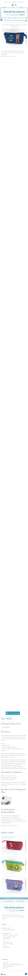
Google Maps (9, 901)
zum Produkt (14, 851)
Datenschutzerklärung (8, 966)
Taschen (6, 25)
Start (3, 25)
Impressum (5, 968)
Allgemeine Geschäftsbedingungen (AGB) (13, 964)
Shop (9, 2)
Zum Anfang (20, 901)
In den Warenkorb (13, 713)
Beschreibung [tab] (6, 727)
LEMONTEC (20, 971)
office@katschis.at (7, 933)
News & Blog (20, 2)
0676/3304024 (6, 938)
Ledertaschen (12, 25)
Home (6, 2)
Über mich (14, 2)
